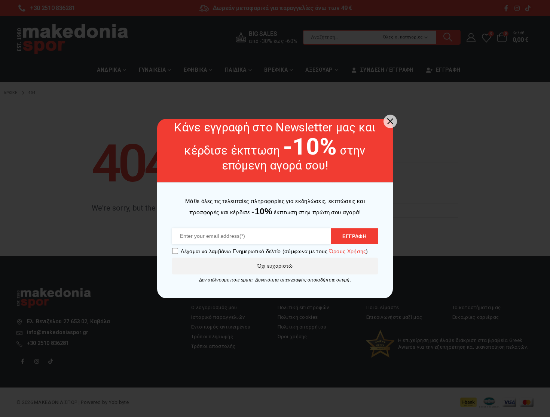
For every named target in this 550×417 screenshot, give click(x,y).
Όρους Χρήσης (347, 251)
